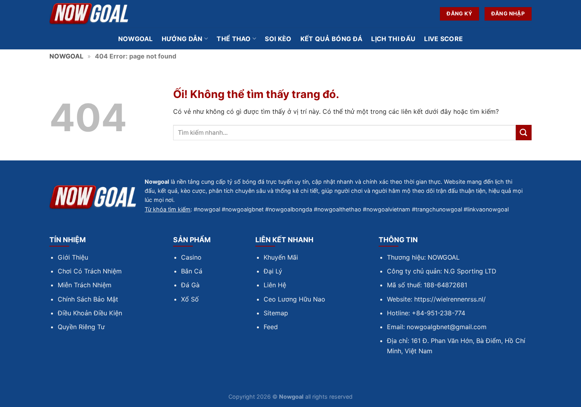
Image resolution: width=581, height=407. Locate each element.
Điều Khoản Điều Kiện (90, 313)
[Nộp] (524, 132)
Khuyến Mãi (281, 257)
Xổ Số (190, 299)
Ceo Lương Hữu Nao (294, 299)
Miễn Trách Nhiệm (84, 285)
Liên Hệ (275, 285)
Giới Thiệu (73, 257)
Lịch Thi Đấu (393, 39)
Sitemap (276, 313)
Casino (191, 257)
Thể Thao (234, 39)
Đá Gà (190, 285)
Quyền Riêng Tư (81, 327)
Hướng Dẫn (182, 39)
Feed (271, 327)
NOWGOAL (66, 56)
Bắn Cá (191, 271)
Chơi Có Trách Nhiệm (90, 271)
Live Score (443, 39)
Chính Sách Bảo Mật (88, 299)
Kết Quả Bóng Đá (331, 39)
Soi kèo (278, 39)
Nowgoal (135, 39)
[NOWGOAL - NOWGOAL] (88, 14)
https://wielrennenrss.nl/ (450, 299)
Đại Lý (273, 271)
